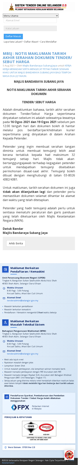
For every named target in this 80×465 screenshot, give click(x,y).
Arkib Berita (16, 243)
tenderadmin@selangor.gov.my (22, 300)
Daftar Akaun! (31, 41)
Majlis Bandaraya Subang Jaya (40, 65)
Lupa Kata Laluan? (13, 41)
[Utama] (39, 7)
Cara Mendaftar (48, 41)
